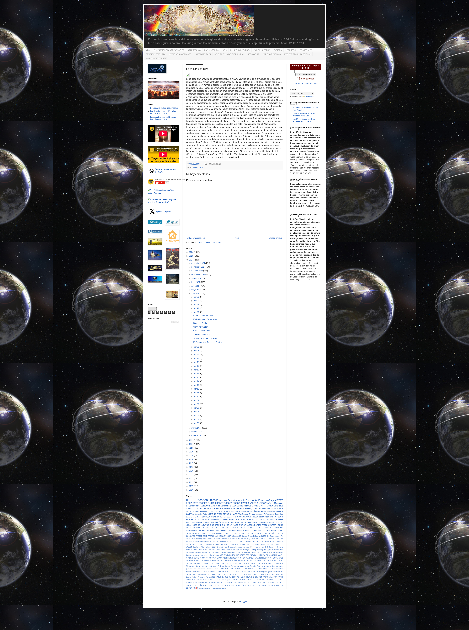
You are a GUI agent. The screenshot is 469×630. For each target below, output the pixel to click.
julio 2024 (195, 282)
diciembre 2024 (198, 263)
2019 (191, 456)
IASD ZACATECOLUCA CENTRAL (297, 54)
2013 (191, 478)
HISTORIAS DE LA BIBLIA (260, 533)
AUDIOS (198, 533)
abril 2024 (196, 294)
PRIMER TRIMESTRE (210, 520)
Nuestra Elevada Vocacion (252, 514)
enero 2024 (196, 435)
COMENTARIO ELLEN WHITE (257, 555)
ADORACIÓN (216, 522)
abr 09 (197, 400)
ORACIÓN (258, 577)
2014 (191, 475)
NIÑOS (273, 533)
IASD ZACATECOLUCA (272, 54)
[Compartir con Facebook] (217, 164)
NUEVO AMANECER (203, 54)
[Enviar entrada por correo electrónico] (205, 164)
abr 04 (197, 415)
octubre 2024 (197, 271)
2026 (191, 252)
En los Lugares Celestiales (205, 319)
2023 (191, 440)
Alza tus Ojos (250, 506)
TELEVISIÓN (207, 585)
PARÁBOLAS (263, 531)
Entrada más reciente (196, 238)
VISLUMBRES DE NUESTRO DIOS (200, 525)
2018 (191, 459)
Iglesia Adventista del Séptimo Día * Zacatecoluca (249, 522)
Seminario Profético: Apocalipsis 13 (221, 582)
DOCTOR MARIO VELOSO (219, 533)
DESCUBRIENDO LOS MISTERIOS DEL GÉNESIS (207, 528)
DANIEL (205, 533)
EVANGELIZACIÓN (264, 563)
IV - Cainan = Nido (255, 572)
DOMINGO (227, 561)
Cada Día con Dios (201, 331)
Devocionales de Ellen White (243, 500)
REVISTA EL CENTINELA (155, 54)
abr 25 (197, 347)
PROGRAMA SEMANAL (242, 517)
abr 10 (197, 396)
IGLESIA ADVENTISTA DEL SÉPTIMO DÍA (216, 572)
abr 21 (197, 362)
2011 (191, 486)
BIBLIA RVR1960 (194, 50)
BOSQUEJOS (274, 552)
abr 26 (197, 312)
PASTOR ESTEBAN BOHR (272, 525)
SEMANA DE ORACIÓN (214, 544)
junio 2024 (196, 286)
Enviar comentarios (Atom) (209, 243)
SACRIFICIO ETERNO (264, 580)
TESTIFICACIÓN (238, 585)
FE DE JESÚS (290, 50)
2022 (191, 444)
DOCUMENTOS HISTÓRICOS (211, 561)
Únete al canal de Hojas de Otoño (165, 170)
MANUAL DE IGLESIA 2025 (156, 58)
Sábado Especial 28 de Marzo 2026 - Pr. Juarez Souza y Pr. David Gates (251, 544)
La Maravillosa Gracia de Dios (235, 511)
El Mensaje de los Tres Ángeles (164, 108)
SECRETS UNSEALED (265, 528)
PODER (196, 580)
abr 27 (197, 308)
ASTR (224, 50)
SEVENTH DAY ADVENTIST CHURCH (229, 54)
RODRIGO (230, 536)
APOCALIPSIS (191, 550)
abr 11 (197, 393)
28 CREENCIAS (306, 50)
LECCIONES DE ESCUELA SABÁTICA (254, 574)
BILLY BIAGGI (262, 552)
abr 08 (197, 404)
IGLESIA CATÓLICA (240, 572)
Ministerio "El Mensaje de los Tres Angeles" (164, 201)
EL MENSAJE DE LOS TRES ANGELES (169, 50)
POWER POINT (276, 522)
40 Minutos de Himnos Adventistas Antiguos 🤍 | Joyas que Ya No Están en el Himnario (249, 547)
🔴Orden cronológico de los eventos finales (210, 588)
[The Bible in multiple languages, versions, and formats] (306, 81)
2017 (191, 463)
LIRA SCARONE (258, 541)
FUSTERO (278, 50)
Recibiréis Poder (200, 514)
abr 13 (197, 385)
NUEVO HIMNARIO (247, 577)
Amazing (199, 539)
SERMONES (206, 506)
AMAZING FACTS (215, 514)
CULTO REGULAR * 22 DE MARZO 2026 (251, 558)
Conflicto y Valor (200, 327)
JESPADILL (213, 574)
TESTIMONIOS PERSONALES (256, 585)
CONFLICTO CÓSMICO (202, 558)
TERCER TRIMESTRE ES (222, 585)
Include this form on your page (305, 83)
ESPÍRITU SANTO (249, 563)
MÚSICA (227, 577)
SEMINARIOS (234, 528)
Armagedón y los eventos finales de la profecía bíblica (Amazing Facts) (229, 539)
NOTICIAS (235, 577)
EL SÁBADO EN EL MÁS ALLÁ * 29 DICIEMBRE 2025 (221, 563)
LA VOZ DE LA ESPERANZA (240, 541)
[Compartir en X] (214, 164)
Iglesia (264, 572)
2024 (191, 260)
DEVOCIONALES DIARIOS (252, 503)
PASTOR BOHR (202, 536)
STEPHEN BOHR (227, 520)
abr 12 (197, 389)
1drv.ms (208, 547)
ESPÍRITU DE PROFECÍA (239, 533)
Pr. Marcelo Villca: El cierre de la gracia (215, 580)
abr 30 (197, 297)
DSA (252, 561)
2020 (191, 452)
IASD (213, 500)
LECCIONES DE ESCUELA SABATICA (250, 520)
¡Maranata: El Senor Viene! (205, 338)
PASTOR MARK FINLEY (217, 536)
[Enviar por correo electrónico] (210, 164)
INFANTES (224, 541)
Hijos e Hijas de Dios (264, 511)
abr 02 (197, 419)
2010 (191, 490)
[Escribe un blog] (212, 164)
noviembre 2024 (198, 267)
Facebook (197, 167)
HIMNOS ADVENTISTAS (210, 541)
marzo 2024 (196, 428)
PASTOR (266, 577)
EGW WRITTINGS (211, 50)
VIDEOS (236, 503)
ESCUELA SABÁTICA (261, 50)
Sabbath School (226, 517)
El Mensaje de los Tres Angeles (164, 191)
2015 (191, 471)
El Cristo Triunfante (215, 511)
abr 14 (197, 381)
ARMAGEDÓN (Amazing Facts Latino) (211, 550)
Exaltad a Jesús (277, 509)
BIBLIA (189, 503)
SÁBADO (237, 536)
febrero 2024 (197, 432)
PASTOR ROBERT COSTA (220, 503)
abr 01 (197, 423)
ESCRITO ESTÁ (248, 528)
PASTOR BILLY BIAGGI (274, 541)
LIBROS (225, 522)
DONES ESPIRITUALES (241, 561)
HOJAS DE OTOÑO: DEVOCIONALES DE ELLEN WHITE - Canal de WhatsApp (254, 569)
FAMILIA (222, 569)
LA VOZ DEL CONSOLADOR (180, 54)
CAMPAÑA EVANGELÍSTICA (234, 555)
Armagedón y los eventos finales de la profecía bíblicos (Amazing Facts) (229, 552)
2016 (191, 467)
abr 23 (197, 354)
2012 (191, 482)
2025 (191, 256)
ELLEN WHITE (236, 506)
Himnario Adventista (193, 572)
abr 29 (197, 301)
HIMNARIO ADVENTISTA (240, 50)
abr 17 (197, 370)
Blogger (243, 602)
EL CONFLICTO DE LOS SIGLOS (267, 561)
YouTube (269, 503)
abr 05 (197, 412)
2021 (191, 448)
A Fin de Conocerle (201, 334)
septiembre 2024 (198, 274)
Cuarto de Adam (199, 547)
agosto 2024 (197, 278)
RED (233, 580)
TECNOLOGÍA (197, 585)
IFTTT (204, 167)
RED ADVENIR (253, 54)
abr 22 (197, 358)
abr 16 (197, 374)
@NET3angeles (163, 211)
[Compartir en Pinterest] (219, 164)
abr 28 (197, 305)
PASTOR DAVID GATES (195, 544)
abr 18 (197, 366)
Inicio (148, 50)
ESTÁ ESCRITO (200, 503)
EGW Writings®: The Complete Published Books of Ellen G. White (229, 531)
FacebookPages (267, 500)
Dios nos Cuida (200, 323)
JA (208, 574)
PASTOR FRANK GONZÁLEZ (269, 506)
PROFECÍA (251, 511)
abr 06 (197, 408)
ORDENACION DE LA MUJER (226, 525)
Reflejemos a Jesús (271, 514)
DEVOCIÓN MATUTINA (232, 514)
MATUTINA (220, 577)
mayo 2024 (196, 290)
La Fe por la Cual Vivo (203, 315)
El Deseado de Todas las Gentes (207, 342)
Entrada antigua (275, 238)
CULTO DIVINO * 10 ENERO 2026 (223, 558)
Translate (310, 97)
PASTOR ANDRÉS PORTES (250, 525)
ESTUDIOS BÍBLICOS (213, 509)
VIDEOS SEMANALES (260, 517)
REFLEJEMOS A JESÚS (245, 580)
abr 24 (197, 351)
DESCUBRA (260, 539)
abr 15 (197, 377)
